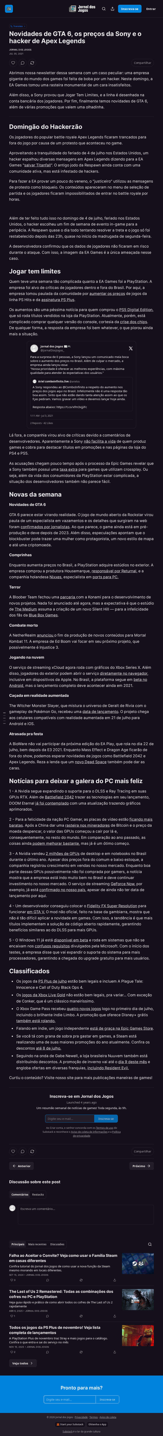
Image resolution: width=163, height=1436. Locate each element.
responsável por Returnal (114, 571)
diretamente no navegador (123, 673)
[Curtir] (13, 63)
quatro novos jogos (84, 1008)
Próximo (139, 1166)
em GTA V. (36, 912)
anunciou (45, 635)
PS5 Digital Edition (135, 309)
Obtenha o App (97, 1424)
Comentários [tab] (20, 1194)
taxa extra (69, 469)
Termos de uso (104, 1128)
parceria (68, 597)
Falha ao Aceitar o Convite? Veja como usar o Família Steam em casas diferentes (63, 1258)
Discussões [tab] (57, 1244)
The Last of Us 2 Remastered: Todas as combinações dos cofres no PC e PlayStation (61, 1294)
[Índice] (4, 718)
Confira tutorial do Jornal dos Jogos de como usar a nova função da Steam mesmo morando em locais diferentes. (59, 1268)
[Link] (3, 126)
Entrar (151, 9)
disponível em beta (71, 940)
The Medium (26, 609)
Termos (93, 1417)
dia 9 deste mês (132, 1062)
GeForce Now (122, 884)
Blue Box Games (43, 615)
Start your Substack (71, 1424)
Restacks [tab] (38, 1194)
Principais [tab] (18, 1244)
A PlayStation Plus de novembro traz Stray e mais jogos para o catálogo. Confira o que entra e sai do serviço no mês (58, 1340)
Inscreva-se (129, 9)
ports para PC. (105, 577)
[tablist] (27, 1195)
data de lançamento (100, 711)
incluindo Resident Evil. (108, 1068)
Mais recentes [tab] (37, 1244)
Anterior (24, 1166)
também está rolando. (35, 1021)
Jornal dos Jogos (20, 49)
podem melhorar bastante (55, 843)
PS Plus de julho (52, 981)
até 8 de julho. (48, 1048)
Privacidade (81, 1417)
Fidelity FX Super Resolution (112, 906)
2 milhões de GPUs (63, 853)
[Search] (104, 9)
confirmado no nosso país (62, 890)
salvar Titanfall (37, 165)
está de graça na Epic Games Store (121, 1028)
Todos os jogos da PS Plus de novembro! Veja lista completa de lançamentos (54, 1330)
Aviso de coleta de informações (89, 1132)
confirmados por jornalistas (45, 527)
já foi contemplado (52, 803)
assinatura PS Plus (57, 300)
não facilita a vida (100, 441)
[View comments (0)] (23, 63)
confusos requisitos (52, 946)
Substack (68, 1431)
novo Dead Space (91, 762)
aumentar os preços (107, 293)
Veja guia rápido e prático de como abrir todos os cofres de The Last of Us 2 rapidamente (61, 1304)
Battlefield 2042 (59, 797)
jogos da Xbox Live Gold (43, 995)
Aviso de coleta (108, 1417)
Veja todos (20, 1363)
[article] (81, 1267)
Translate (18, 26)
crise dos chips (133, 322)
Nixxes (55, 577)
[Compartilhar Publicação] (112, 9)
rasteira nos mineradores (87, 825)
